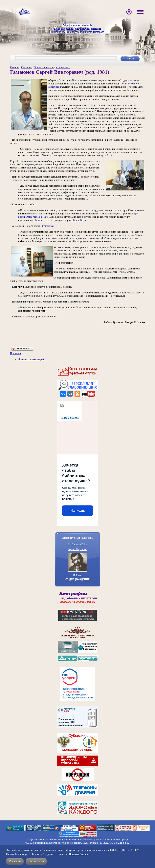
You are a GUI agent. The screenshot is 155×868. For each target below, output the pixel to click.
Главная (14, 67)
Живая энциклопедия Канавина (52, 67)
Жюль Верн (79, 219)
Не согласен (36, 861)
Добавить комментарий (31, 359)
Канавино (26, 67)
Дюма (47, 219)
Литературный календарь (77, 538)
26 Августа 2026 (77, 544)
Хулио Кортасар (77, 549)
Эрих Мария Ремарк (37, 216)
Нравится (15, 353)
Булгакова (47, 225)
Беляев (38, 219)
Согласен (15, 861)
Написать (77, 510)
